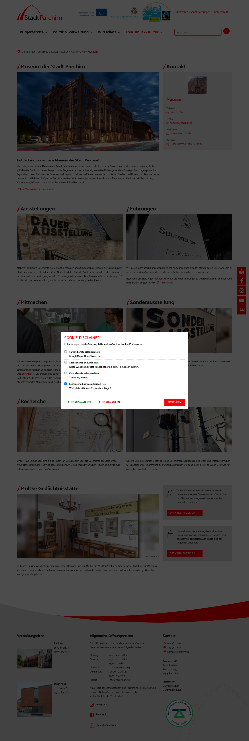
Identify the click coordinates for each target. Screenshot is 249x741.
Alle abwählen (109, 402)
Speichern (174, 402)
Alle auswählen (79, 402)
